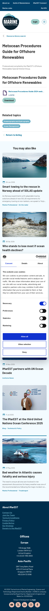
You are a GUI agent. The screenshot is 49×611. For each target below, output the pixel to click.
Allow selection (24, 344)
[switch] (42, 311)
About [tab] (40, 263)
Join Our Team (8, 515)
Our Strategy (7, 525)
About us (6, 3)
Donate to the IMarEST (12, 528)
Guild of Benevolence (21, 3)
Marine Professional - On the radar (15, 205)
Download (9, 100)
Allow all (24, 337)
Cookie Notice (8, 523)
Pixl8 (34, 600)
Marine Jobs (7, 8)
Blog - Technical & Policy (11, 428)
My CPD (44, 8)
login (35, 21)
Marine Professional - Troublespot (15, 491)
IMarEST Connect (40, 3)
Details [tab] (24, 263)
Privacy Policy (8, 520)
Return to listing (14, 135)
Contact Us (7, 512)
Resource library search (16, 36)
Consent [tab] (8, 263)
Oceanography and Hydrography (16, 121)
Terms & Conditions (10, 518)
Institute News (8, 378)
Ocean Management (11, 126)
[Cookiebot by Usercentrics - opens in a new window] (35, 256)
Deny (24, 352)
